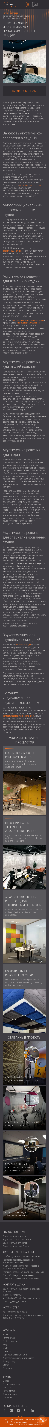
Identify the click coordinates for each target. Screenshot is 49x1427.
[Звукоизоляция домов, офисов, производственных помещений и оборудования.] (10, 4)
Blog (5, 1344)
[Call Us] (42, 1420)
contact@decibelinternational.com (18, 716)
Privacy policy (9, 1361)
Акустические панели (18, 1252)
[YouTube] (18, 1410)
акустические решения (30, 185)
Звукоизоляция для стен (14, 1236)
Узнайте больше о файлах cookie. (27, 1424)
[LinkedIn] (32, 1410)
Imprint (6, 1334)
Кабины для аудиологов (14, 1301)
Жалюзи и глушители (12, 1295)
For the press (9, 1338)
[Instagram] (11, 1410)
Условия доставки (11, 1384)
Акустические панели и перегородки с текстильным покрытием (21, 1267)
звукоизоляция (23, 644)
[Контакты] (35, 4)
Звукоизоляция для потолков (17, 1239)
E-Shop (6, 1381)
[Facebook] (4, 1410)
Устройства (11, 1307)
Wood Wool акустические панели (18, 1275)
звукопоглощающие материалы (28, 320)
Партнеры (7, 1368)
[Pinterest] (25, 1410)
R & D (5, 1348)
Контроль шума (14, 1284)
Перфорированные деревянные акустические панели (18, 1261)
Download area (10, 1394)
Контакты (7, 1397)
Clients (6, 1365)
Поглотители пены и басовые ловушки (21, 1278)
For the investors (10, 1341)
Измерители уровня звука (15, 1312)
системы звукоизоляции (28, 323)
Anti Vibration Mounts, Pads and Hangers (21, 1298)
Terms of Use (9, 1391)
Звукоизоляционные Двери (16, 1246)
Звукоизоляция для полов (15, 1243)
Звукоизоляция (14, 1232)
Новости (7, 1351)
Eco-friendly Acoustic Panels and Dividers (21, 1256)
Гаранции (7, 1387)
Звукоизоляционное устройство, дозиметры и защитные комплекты (24, 1316)
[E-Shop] (27, 4)
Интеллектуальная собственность (19, 1358)
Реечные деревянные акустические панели (23, 1272)
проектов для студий (12, 251)
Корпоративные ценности (15, 1355)
